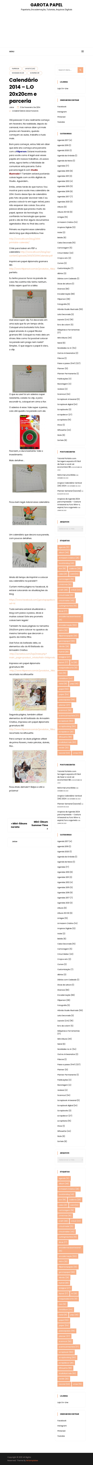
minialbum (66, 678)
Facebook (61, 106)
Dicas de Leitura (64, 283)
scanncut (65, 710)
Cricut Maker (63, 253)
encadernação (68, 625)
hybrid (64, 651)
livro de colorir (63, 324)
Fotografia (62, 304)
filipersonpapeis (68, 635)
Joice (11, 107)
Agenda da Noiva (64, 160)
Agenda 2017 (63, 140)
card (74, 574)
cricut (76, 590)
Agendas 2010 (63, 171)
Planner (60, 368)
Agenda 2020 (63, 150)
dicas (63, 611)
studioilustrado (67, 742)
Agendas (61, 166)
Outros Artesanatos (66, 353)
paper (64, 694)
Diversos (61, 288)
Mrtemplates (32, 1460)
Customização (63, 268)
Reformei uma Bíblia (66, 475)
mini (62, 673)
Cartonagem (63, 248)
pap (74, 683)
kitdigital (65, 657)
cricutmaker (66, 600)
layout (63, 662)
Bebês (60, 237)
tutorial (64, 753)
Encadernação (63, 294)
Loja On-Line (62, 88)
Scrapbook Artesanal (66, 399)
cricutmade (66, 595)
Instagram (62, 111)
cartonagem (66, 579)
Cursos (60, 263)
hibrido (64, 646)
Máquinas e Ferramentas (68, 329)
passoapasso (67, 699)
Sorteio (60, 440)
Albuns (60, 207)
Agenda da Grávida (66, 155)
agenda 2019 (62, 145)
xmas (77, 753)
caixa (63, 574)
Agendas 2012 (63, 181)
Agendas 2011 (63, 176)
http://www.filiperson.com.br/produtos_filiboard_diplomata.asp (42, 268)
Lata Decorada (64, 314)
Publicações (62, 378)
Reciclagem (62, 384)
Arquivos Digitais (64, 227)
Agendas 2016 (63, 191)
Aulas (59, 232)
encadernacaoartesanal (70, 618)
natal (63, 683)
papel (64, 689)
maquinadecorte (68, 667)
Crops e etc (62, 258)
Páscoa (60, 358)
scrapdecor (34, 73)
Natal (59, 343)
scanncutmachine (69, 715)
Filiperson (15, 69)
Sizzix (59, 435)
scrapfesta (62, 419)
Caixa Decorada (64, 242)
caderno (75, 568)
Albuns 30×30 (63, 212)
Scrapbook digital (65, 404)
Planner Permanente (66, 373)
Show (59, 425)
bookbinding (66, 563)
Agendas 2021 (63, 201)
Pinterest (61, 117)
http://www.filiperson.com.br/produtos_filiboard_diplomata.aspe (43, 670)
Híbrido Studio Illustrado (67, 309)
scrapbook (66, 721)
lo (74, 662)
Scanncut (61, 394)
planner (64, 705)
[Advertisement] (46, 28)
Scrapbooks (62, 409)
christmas (65, 584)
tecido (64, 747)
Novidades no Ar (18, 73)
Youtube (61, 122)
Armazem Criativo (65, 222)
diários (60, 273)
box (62, 568)
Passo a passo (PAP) (66, 363)
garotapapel (67, 641)
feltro (63, 630)
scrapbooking (67, 726)
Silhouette (61, 430)
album (64, 552)
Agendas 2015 (63, 186)
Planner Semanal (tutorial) (69, 491)
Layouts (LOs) (30, 69)
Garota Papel (47, 5)
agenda (64, 547)
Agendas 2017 (63, 196)
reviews (60, 389)
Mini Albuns (62, 337)
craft (63, 590)
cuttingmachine (68, 605)
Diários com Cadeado (67, 278)
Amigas (60, 217)
